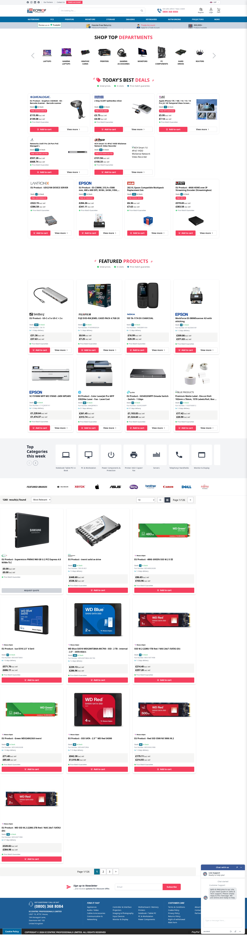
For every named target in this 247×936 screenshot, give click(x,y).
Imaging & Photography (123, 913)
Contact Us (61, 2)
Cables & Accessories (96, 913)
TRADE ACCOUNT (74, 2)
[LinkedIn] (35, 2)
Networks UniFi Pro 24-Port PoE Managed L (44, 144)
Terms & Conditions (176, 907)
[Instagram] (31, 2)
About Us (199, 907)
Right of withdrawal (176, 919)
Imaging (130, 19)
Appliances (92, 907)
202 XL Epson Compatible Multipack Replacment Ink (145, 189)
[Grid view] (167, 500)
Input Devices (119, 916)
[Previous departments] (33, 55)
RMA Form (172, 922)
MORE (217, 19)
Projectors (198, 19)
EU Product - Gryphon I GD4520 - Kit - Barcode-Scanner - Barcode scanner (46, 102)
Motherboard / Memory (148, 907)
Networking (174, 19)
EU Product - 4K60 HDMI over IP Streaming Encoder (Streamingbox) (193, 189)
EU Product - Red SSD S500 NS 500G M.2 (154, 738)
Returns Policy (174, 916)
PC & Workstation (145, 916)
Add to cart (45, 129)
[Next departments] (214, 55)
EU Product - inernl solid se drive (84, 559)
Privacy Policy (174, 913)
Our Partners (48, 2)
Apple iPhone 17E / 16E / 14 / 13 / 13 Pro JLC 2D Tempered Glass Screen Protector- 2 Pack (175, 103)
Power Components (146, 919)
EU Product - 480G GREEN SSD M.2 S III (153, 559)
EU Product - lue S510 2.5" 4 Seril (18, 648)
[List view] (160, 500)
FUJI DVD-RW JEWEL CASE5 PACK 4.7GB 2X (99, 318)
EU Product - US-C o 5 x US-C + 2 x (45, 318)
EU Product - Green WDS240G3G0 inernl (22, 738)
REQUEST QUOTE (31, 590)
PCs (52, 19)
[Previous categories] (29, 463)
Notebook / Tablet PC (147, 913)
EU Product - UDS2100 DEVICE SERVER (49, 187)
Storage (110, 19)
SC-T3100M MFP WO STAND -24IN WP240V (50, 396)
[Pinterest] (39, 2)
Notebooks (33, 19)
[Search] (142, 10)
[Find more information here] (223, 899)
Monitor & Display (120, 919)
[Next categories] (35, 463)
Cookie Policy (173, 910)
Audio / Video (93, 910)
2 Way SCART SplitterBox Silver (108, 101)
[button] (218, 10)
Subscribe (172, 887)
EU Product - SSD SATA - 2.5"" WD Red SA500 (90, 738)
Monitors (90, 19)
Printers (69, 19)
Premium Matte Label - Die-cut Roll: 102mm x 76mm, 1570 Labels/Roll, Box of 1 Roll (196, 399)
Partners (198, 913)
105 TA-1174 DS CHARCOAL (140, 318)
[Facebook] (28, 2)
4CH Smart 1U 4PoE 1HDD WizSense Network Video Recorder (110, 144)
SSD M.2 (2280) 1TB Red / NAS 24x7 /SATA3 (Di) (157, 648)
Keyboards (151, 19)
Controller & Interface (122, 907)
